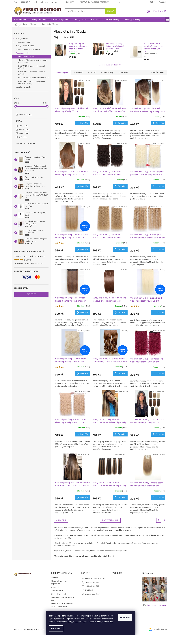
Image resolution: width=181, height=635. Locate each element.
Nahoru (62, 520)
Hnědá (23, 129)
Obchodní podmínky (59, 594)
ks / (31, 294)
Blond (23, 133)
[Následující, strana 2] (158, 520)
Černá (23, 125)
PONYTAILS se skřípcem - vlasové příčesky (31, 73)
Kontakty (70, 2)
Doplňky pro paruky (23, 87)
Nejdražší (92, 72)
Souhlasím (125, 617)
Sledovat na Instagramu (156, 605)
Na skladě (25, 114)
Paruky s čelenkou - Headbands (28, 49)
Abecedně (124, 72)
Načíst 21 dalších (110, 520)
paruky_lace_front (92, 594)
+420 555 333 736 (92, 582)
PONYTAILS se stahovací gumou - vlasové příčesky (31, 82)
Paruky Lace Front (23, 42)
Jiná (22, 137)
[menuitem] (20, 19)
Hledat (110, 11)
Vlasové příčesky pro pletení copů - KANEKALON (32, 61)
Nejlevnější (78, 72)
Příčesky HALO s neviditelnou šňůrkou (33, 77)
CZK (152, 2)
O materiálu (55, 587)
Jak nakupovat (57, 590)
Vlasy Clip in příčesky (26, 56)
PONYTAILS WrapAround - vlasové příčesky (31, 67)
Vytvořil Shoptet (160, 629)
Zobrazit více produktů (108, 65)
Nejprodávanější (107, 72)
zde (99, 618)
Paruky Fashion (22, 38)
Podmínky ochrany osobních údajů (62, 598)
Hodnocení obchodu (59, 606)
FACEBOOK (89, 590)
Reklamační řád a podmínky (62, 603)
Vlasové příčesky (22, 53)
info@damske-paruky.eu (95, 578)
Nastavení (56, 628)
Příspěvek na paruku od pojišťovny (94, 2)
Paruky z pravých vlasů (25, 46)
